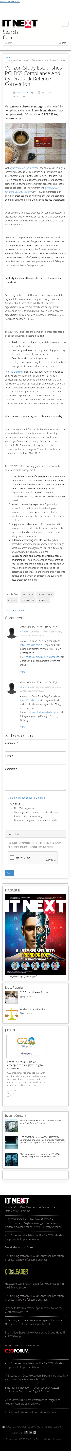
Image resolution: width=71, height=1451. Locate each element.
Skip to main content (10, 1)
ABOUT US (11, 1426)
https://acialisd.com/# (31, 644)
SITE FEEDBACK (55, 1426)
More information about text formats (26, 797)
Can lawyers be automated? (33, 1008)
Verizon (44, 600)
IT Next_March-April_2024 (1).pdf (21, 976)
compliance (45, 594)
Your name (11, 743)
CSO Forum (23, 92)
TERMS (44, 1426)
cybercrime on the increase (24, 167)
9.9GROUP (22, 1426)
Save (9, 873)
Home (7, 57)
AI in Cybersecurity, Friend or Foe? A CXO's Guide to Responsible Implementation (40, 1155)
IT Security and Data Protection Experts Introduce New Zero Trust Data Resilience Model (37, 1377)
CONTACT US (33, 1426)
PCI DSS (12, 600)
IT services (28, 600)
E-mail (9, 756)
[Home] (20, 24)
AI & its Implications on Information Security (30, 1412)
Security (28, 594)
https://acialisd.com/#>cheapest (42, 656)
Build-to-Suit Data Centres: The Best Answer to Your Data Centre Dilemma (42, 1122)
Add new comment (17, 610)
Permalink (24, 631)
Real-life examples (14, 371)
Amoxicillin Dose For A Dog (38, 627)
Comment (11, 768)
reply (22, 671)
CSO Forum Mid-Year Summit (34, 992)
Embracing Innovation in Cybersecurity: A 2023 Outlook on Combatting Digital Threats (32, 1389)
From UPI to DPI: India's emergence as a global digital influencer (25, 1065)
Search (62, 42)
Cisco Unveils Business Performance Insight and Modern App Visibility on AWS (33, 1401)
